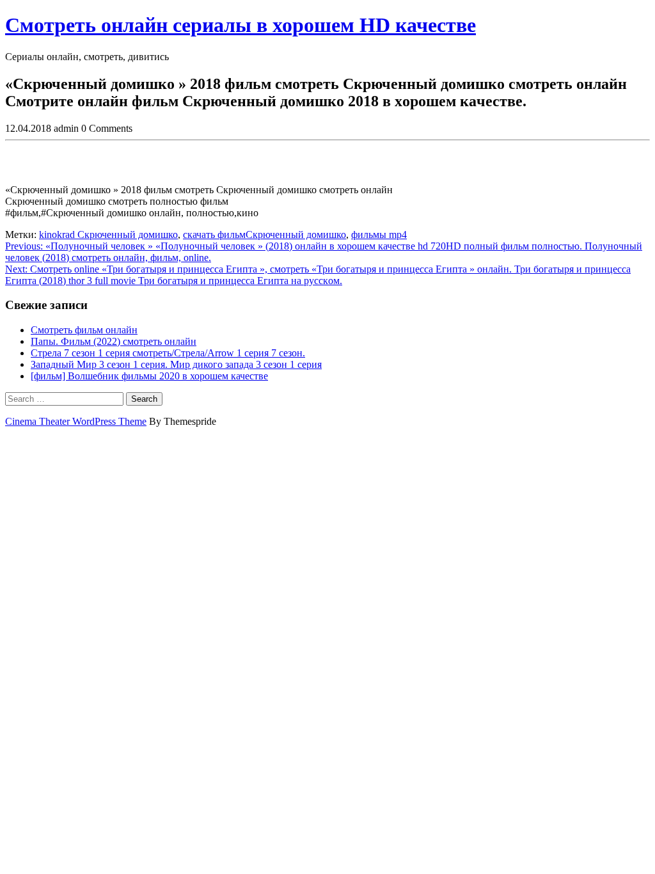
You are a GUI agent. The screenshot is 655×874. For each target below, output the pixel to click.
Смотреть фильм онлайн (84, 329)
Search (144, 399)
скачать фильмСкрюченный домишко (264, 234)
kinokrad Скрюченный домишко (108, 234)
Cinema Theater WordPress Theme (75, 421)
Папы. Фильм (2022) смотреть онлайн (113, 341)
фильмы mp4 (379, 234)
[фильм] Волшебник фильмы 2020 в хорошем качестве (149, 375)
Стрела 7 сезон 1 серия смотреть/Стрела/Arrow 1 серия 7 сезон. (168, 352)
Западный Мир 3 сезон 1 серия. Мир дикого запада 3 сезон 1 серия (176, 364)
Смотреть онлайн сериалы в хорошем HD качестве (240, 24)
